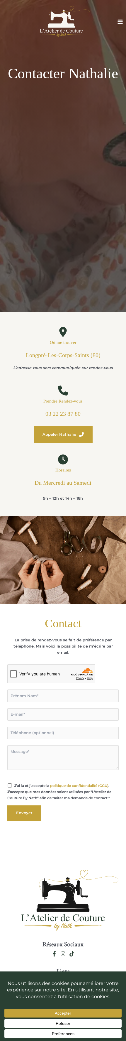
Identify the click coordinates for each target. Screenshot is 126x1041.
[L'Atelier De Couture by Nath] (61, 22)
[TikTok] (71, 953)
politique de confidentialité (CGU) (79, 785)
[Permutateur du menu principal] (120, 22)
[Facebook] (54, 953)
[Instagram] (63, 953)
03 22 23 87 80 (63, 413)
